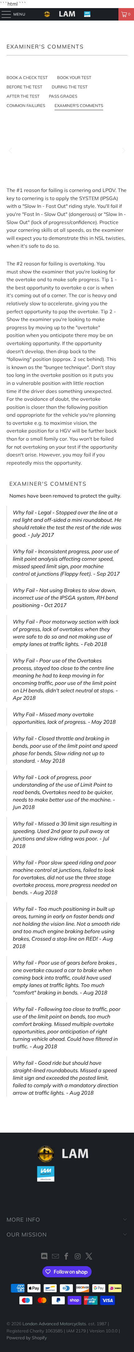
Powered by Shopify (27, 1337)
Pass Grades (63, 96)
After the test (23, 96)
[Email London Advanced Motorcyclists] (55, 1257)
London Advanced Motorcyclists (54, 1323)
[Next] (123, 150)
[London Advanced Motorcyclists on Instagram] (78, 1257)
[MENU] (3, 14)
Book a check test (27, 77)
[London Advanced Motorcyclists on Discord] (44, 1257)
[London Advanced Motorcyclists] (67, 14)
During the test (70, 86)
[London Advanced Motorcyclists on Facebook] (66, 1257)
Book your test (74, 77)
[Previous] (11, 150)
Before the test (24, 86)
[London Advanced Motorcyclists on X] (89, 1257)
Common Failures (26, 105)
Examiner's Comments (79, 105)
